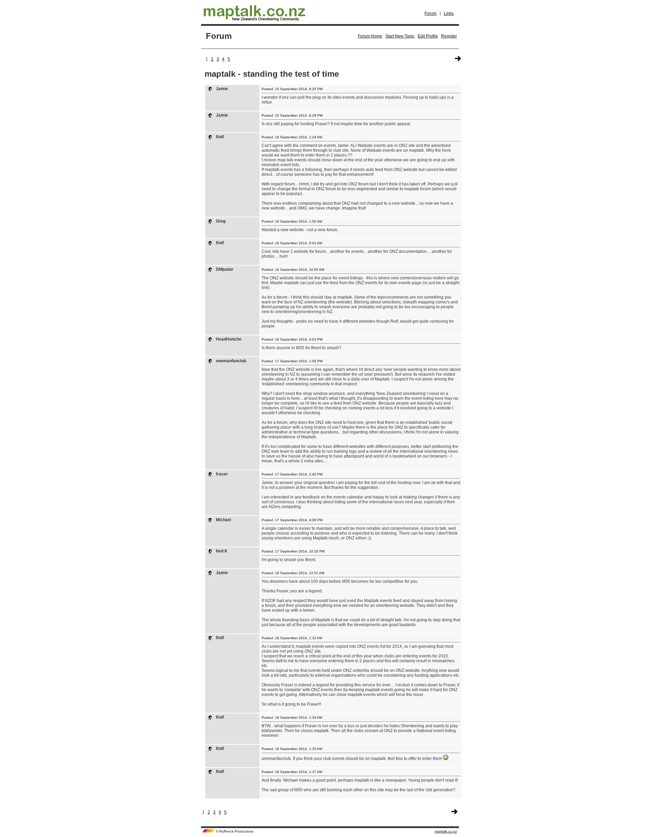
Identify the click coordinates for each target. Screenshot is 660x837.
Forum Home (370, 36)
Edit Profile (428, 36)
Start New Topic (400, 36)
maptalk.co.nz (446, 831)
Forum (431, 13)
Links (449, 13)
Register (449, 36)
